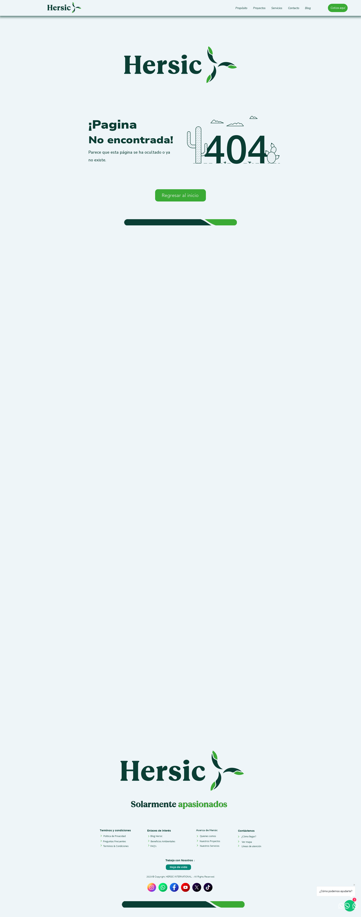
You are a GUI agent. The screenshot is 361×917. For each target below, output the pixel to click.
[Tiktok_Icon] (208, 887)
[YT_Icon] (185, 887)
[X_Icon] (196, 887)
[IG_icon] (151, 887)
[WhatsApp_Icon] (163, 887)
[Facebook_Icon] (174, 887)
